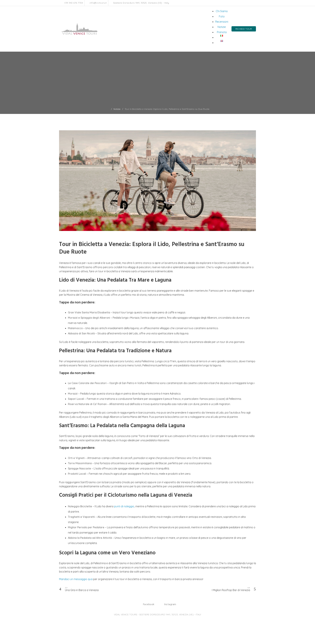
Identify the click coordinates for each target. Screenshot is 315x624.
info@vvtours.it (98, 3)
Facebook (248, 3)
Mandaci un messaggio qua (76, 579)
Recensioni (221, 21)
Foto (222, 16)
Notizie (222, 27)
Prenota (222, 32)
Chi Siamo (222, 11)
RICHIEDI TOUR (243, 28)
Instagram (251, 3)
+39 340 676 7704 (73, 3)
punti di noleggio (124, 506)
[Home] (109, 109)
